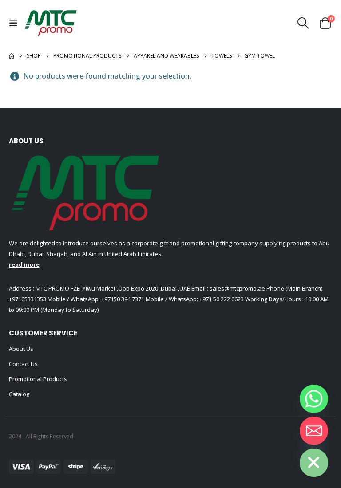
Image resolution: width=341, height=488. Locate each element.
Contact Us (23, 364)
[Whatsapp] (314, 399)
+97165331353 (27, 299)
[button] (15, 23)
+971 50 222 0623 (221, 299)
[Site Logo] (50, 23)
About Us (21, 349)
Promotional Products (38, 379)
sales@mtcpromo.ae (236, 288)
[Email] (314, 431)
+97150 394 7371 (122, 299)
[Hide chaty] (314, 463)
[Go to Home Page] (11, 56)
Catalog (19, 394)
